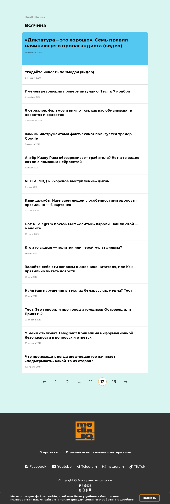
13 (114, 381)
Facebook (37, 467)
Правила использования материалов (98, 452)
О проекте (48, 452)
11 (90, 381)
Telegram (89, 467)
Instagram (115, 467)
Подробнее (124, 499)
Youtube (64, 467)
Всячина (35, 25)
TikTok (139, 467)
